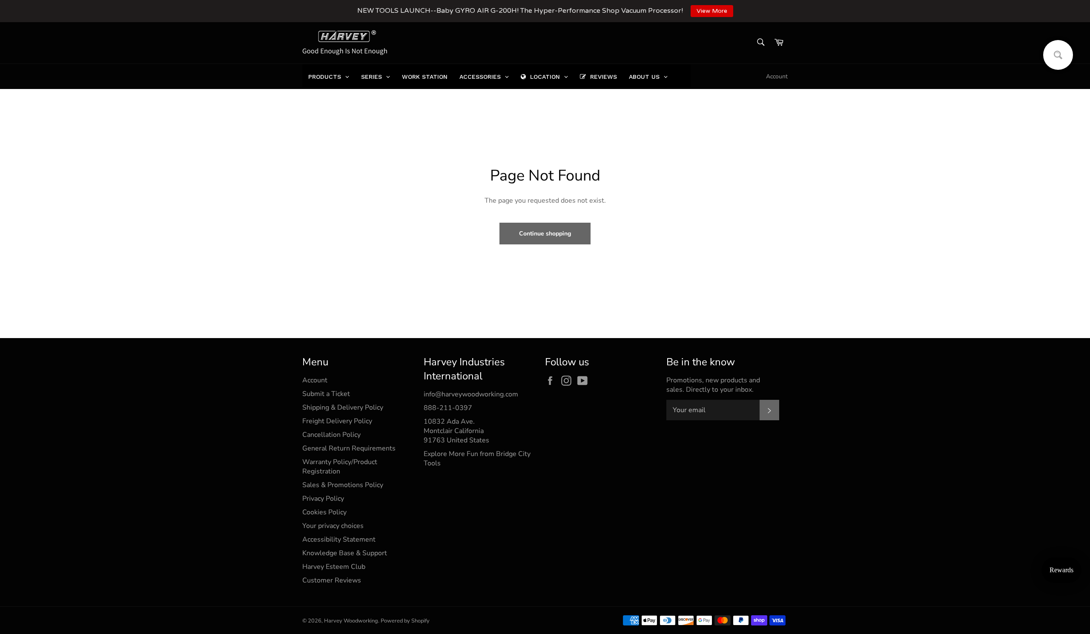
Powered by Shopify (405, 621)
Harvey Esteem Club (333, 566)
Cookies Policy (324, 512)
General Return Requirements (349, 448)
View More (712, 10)
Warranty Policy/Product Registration (339, 466)
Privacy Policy (323, 498)
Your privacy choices (333, 526)
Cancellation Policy (331, 434)
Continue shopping (545, 234)
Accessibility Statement (339, 539)
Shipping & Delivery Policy (342, 407)
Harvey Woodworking (351, 621)
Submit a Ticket (326, 394)
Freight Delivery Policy (337, 421)
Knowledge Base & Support (344, 553)
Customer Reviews (331, 580)
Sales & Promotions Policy (342, 485)
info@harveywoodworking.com (471, 394)
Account (777, 76)
